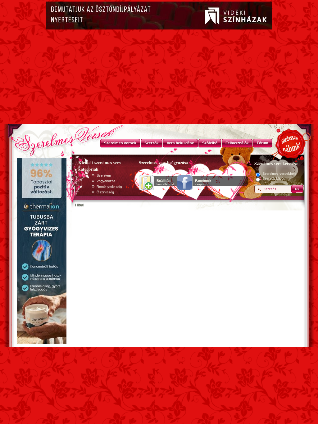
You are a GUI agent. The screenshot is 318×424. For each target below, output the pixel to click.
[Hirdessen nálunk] (291, 143)
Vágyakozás (106, 181)
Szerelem (104, 175)
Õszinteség (105, 192)
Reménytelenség (109, 186)
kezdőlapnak (166, 182)
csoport (203, 182)
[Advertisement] (159, 77)
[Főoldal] (41, 138)
